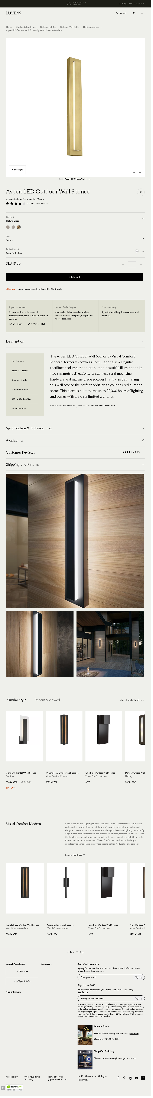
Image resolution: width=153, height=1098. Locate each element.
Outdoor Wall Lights (69, 27)
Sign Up (138, 977)
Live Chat (17, 323)
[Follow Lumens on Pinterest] (124, 1078)
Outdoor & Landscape (26, 27)
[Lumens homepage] (13, 13)
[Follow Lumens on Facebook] (118, 1078)
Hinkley (129, 776)
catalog (112, 1058)
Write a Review (42, 203)
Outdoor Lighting (48, 27)
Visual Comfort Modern (33, 199)
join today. (134, 1033)
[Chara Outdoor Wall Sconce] (66, 882)
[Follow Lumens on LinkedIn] (143, 1078)
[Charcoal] (13, 227)
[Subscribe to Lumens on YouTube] (137, 1078)
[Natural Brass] (19, 227)
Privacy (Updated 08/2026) (32, 1078)
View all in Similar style (131, 700)
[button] (16, 203)
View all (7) (17, 169)
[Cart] (133, 13)
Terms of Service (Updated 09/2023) (57, 1078)
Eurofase (10, 776)
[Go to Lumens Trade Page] (85, 1035)
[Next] (96, 3)
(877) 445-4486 (38, 323)
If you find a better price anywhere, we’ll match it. (120, 314)
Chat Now (23, 971)
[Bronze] (8, 227)
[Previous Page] (134, 172)
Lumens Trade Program (131, 4)
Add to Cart (74, 277)
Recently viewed (47, 700)
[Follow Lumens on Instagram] (130, 1078)
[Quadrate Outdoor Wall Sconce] (103, 729)
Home (9, 27)
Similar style (16, 700)
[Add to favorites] (141, 192)
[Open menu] (142, 13)
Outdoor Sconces (91, 27)
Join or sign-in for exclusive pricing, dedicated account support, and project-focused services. (74, 315)
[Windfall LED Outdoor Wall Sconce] (64, 729)
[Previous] (55, 3)
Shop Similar (26, 758)
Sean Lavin (14, 199)
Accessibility (12, 1076)
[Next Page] (140, 172)
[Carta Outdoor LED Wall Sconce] (24, 729)
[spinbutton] (132, 264)
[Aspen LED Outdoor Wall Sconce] (75, 107)
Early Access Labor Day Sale (76, 3)
